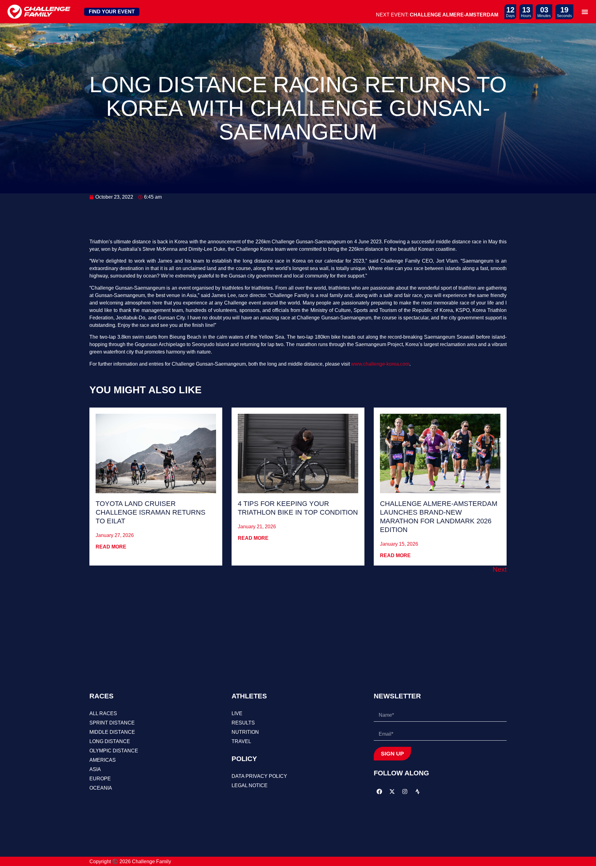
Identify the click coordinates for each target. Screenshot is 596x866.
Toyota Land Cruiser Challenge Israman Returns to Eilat (150, 512)
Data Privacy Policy (259, 776)
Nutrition (245, 732)
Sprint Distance (112, 722)
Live (237, 713)
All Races (103, 713)
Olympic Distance (113, 750)
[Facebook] (379, 791)
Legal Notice (250, 785)
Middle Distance (112, 732)
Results (243, 722)
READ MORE (111, 546)
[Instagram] (404, 791)
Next (500, 569)
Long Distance (109, 741)
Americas (102, 760)
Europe (100, 778)
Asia (95, 769)
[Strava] (417, 791)
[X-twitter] (392, 791)
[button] (585, 12)
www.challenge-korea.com (380, 364)
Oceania (100, 788)
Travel (241, 741)
